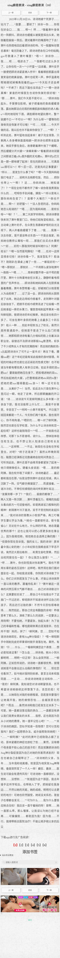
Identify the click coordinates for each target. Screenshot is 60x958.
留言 (30, 920)
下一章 (49, 13)
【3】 (28, 845)
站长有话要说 (7, 855)
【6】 (45, 845)
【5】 (39, 845)
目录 (30, 13)
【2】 (22, 845)
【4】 (34, 845)
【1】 (15, 845)
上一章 (11, 13)
